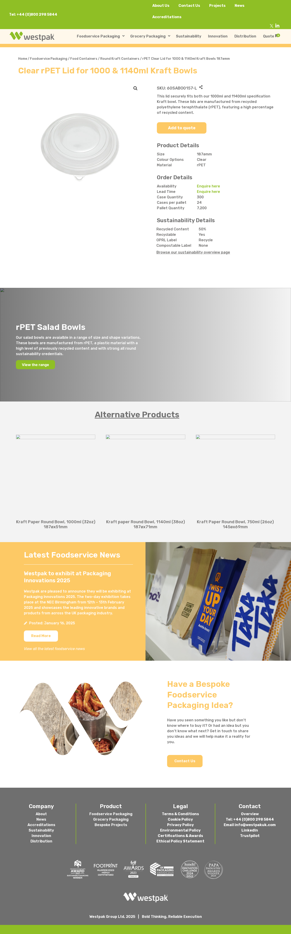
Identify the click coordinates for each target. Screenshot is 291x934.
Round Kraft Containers (119, 59)
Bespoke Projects (111, 825)
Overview (250, 814)
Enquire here (208, 186)
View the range (35, 364)
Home (22, 59)
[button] (41, 636)
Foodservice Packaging (48, 59)
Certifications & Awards (180, 836)
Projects (217, 5)
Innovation (41, 836)
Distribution (41, 841)
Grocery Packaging (111, 819)
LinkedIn (249, 830)
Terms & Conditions (180, 814)
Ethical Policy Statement (180, 841)
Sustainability (41, 830)
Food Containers (83, 59)
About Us (160, 5)
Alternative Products (137, 414)
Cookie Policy (180, 819)
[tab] (145, 414)
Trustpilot (250, 836)
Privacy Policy (180, 825)
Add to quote (182, 127)
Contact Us (189, 5)
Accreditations (166, 17)
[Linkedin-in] (277, 26)
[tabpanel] (145, 479)
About (41, 814)
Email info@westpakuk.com (250, 825)
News (239, 5)
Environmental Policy (180, 830)
